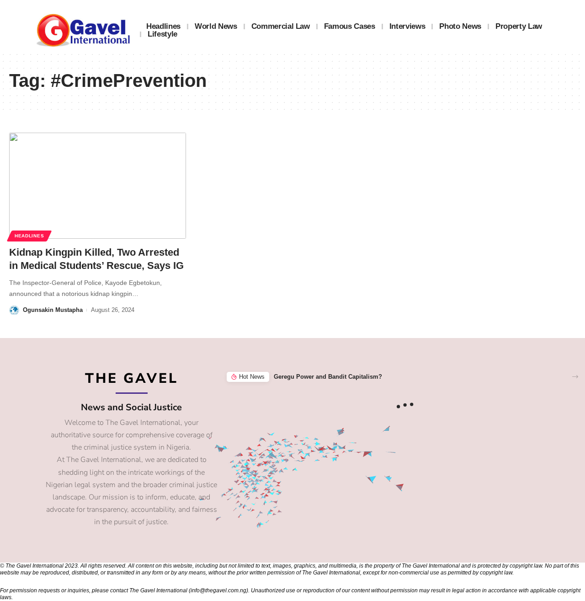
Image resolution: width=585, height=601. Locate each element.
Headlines (29, 235)
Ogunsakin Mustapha (53, 309)
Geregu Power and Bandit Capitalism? (328, 376)
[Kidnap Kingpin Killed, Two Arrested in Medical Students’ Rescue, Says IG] (97, 186)
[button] (575, 377)
